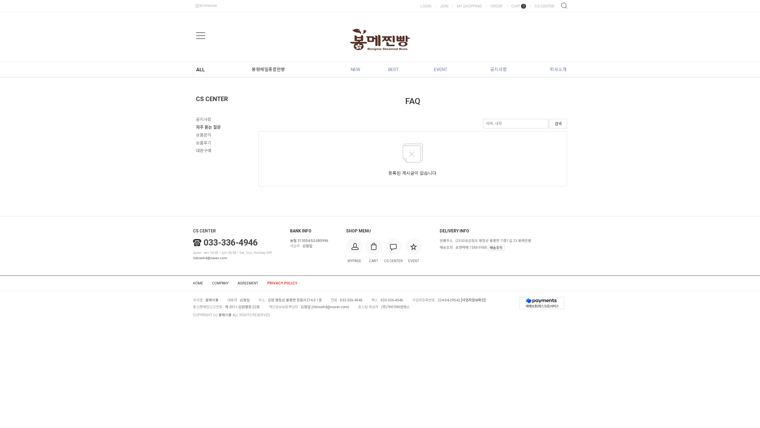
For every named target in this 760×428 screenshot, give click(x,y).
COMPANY (220, 283)
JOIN (444, 6)
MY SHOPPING (469, 6)
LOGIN (425, 6)
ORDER (496, 6)
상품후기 (203, 143)
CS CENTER (545, 6)
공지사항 (203, 119)
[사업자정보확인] (473, 300)
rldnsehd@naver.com (210, 258)
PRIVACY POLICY (282, 283)
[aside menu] (200, 35)
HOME (198, 283)
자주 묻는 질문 (208, 127)
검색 (564, 6)
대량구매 (203, 150)
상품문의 (203, 135)
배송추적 (496, 248)
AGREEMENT (248, 283)
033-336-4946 (231, 242)
